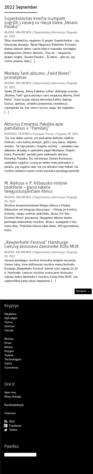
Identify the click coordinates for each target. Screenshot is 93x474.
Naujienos (23, 32)
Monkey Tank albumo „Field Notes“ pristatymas (37, 75)
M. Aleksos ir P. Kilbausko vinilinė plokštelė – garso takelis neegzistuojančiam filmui (35, 187)
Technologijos (12, 359)
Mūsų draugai (12, 396)
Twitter (13, 429)
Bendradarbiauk (14, 405)
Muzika (9, 32)
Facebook (15, 425)
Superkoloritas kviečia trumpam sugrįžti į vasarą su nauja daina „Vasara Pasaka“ (40, 22)
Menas (8, 347)
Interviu (10, 134)
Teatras (24, 134)
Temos (8, 322)
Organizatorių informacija (49, 32)
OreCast (9, 326)
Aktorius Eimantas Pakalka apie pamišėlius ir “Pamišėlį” (33, 126)
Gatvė (8, 363)
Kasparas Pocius (43, 134)
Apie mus (10, 392)
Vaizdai (8, 330)
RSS (12, 421)
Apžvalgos (11, 318)
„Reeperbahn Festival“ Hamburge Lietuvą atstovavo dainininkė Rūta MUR (41, 244)
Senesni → (83, 291)
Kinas (7, 343)
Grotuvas (10, 413)
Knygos (9, 351)
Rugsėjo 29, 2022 (67, 134)
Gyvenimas (11, 367)
